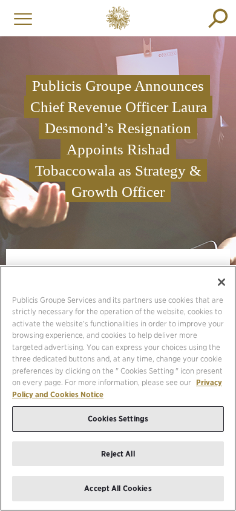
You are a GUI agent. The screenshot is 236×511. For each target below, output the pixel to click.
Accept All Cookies (117, 488)
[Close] (221, 282)
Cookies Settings (118, 418)
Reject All (117, 453)
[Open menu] (20, 18)
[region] (118, 388)
